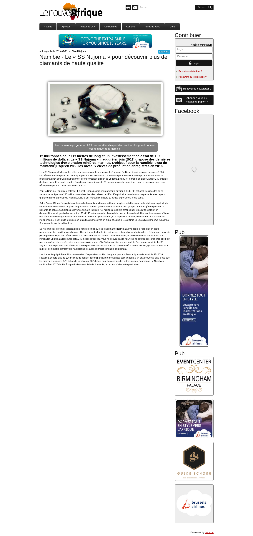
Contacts (130, 26)
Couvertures (110, 26)
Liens (172, 26)
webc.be (209, 532)
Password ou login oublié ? (193, 77)
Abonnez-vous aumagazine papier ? (197, 99)
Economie (164, 51)
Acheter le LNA (87, 26)
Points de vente (152, 26)
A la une (48, 26)
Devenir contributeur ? (190, 71)
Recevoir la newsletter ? (197, 88)
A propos (65, 26)
